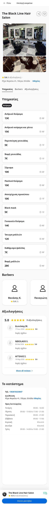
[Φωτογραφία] (24, 40)
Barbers (19, 89)
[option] (7, 90)
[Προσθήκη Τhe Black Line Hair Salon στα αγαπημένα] (44, 13)
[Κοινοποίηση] (38, 13)
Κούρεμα (7, 105)
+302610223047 (15, 392)
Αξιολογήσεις (31, 89)
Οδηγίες (36, 81)
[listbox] (24, 90)
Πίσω (9, 3)
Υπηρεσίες (7, 89)
